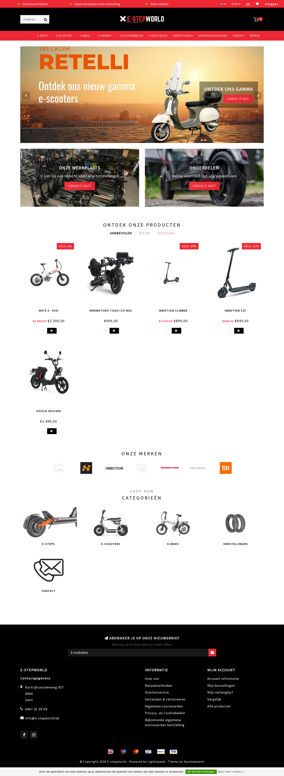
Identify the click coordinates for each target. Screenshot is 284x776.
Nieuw (144, 233)
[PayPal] (161, 752)
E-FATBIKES (104, 35)
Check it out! (79, 186)
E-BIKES (84, 35)
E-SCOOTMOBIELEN (131, 35)
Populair (165, 233)
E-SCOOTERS (64, 35)
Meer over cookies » (232, 771)
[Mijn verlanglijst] (257, 4)
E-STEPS (42, 35)
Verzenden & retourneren (165, 699)
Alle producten (219, 706)
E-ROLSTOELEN (158, 35)
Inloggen (271, 4)
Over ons (152, 678)
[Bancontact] (148, 752)
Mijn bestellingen (221, 685)
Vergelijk (214, 699)
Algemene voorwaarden (164, 706)
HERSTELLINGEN (183, 35)
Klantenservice (157, 692)
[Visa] (173, 752)
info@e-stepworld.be (42, 718)
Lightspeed (156, 761)
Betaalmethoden (158, 685)
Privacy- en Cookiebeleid (165, 713)
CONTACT (238, 35)
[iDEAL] (111, 752)
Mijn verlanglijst (220, 692)
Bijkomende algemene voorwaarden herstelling (165, 722)
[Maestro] (123, 752)
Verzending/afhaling (212, 35)
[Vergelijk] (248, 4)
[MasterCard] (136, 752)
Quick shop (50, 309)
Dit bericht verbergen (201, 771)
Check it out (238, 99)
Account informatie (223, 678)
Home (28, 35)
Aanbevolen (121, 233)
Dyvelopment (194, 761)
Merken (255, 35)
